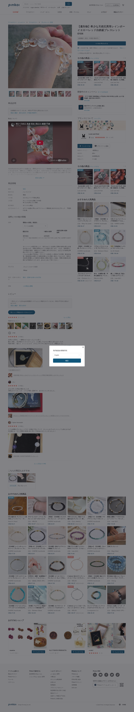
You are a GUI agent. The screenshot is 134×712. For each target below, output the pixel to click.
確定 (67, 360)
